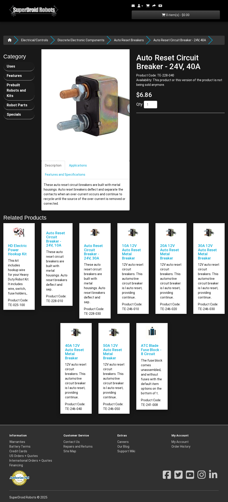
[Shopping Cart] (148, 6)
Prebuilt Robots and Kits (16, 90)
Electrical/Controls (34, 40)
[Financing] (160, 6)
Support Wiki (126, 451)
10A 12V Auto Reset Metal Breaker (131, 251)
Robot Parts (17, 105)
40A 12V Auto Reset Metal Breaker (74, 351)
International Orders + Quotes (30, 460)
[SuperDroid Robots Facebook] (166, 477)
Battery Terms (20, 446)
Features (14, 76)
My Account (180, 442)
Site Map (69, 451)
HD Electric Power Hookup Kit (17, 249)
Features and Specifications (65, 174)
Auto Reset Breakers (129, 40)
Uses (11, 66)
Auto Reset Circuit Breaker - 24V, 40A (179, 40)
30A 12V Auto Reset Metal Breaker (207, 251)
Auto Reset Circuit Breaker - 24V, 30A (93, 251)
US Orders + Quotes (23, 456)
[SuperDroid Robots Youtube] (190, 477)
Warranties (17, 442)
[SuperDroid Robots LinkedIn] (213, 477)
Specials (14, 114)
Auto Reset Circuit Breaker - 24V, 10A (55, 239)
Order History (180, 446)
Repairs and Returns (78, 446)
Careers (123, 442)
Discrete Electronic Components (81, 40)
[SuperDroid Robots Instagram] (201, 477)
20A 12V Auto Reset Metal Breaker (169, 251)
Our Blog (123, 446)
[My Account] (140, 6)
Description (53, 165)
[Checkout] (154, 6)
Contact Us (71, 442)
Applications (78, 165)
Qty (139, 104)
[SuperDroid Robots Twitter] (178, 477)
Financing (16, 465)
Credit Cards (18, 451)
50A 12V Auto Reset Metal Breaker (112, 351)
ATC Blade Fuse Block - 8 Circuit (151, 349)
